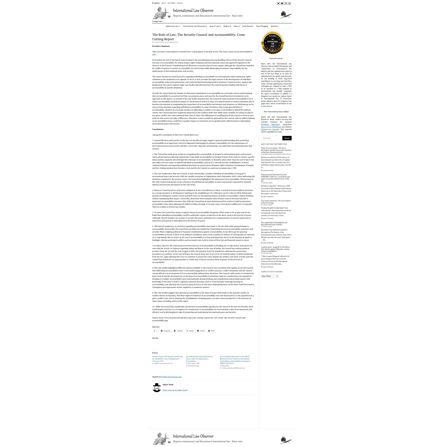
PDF (154, 54)
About (164, 3)
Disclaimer (171, 3)
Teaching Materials (270, 124)
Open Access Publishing (271, 127)
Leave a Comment (268, 196)
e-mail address (266, 106)
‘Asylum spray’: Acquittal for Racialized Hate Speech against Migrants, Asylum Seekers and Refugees (275, 249)
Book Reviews (247, 26)
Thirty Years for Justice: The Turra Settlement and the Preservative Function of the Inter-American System (276, 150)
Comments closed (268, 170)
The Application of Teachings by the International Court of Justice (274, 223)
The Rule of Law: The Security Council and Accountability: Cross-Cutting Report (167, 357)
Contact (180, 3)
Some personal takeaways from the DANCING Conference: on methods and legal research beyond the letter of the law (275, 178)
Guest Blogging (262, 26)
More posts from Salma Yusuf (175, 390)
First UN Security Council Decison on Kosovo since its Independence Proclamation (199, 358)
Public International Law (172, 377)
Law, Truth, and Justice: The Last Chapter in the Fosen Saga (276, 202)
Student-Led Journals (270, 129)
